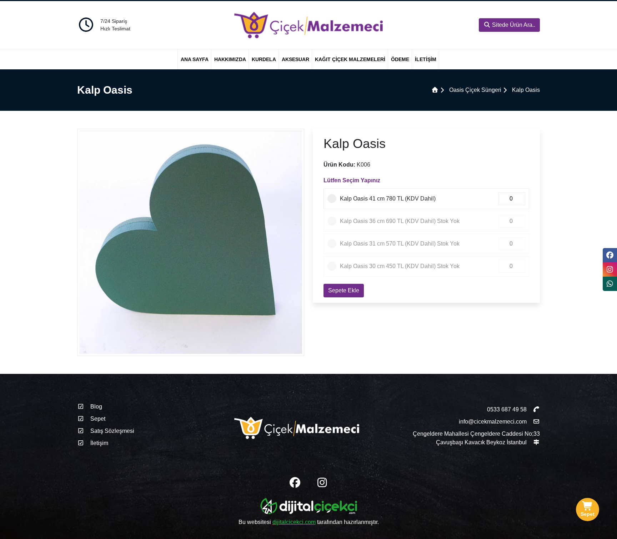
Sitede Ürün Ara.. (513, 25)
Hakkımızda (230, 59)
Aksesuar (295, 59)
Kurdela (264, 59)
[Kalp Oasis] (190, 242)
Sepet (97, 419)
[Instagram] (610, 269)
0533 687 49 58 (507, 409)
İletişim (425, 59)
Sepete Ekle (343, 290)
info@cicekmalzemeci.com (493, 422)
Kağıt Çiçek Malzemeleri (350, 59)
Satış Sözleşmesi (111, 431)
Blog (95, 407)
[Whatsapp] (610, 284)
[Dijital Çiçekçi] (308, 507)
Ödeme (400, 59)
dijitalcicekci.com (294, 522)
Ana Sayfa (195, 59)
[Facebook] (610, 255)
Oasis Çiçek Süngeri (475, 90)
